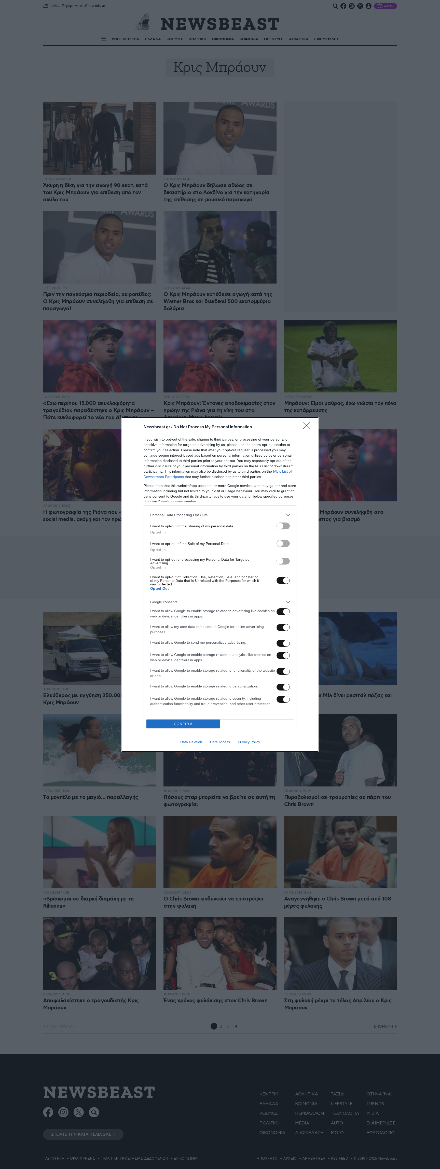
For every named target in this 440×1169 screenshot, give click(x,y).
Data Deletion (191, 742)
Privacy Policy (249, 742)
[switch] (283, 526)
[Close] (308, 427)
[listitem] (220, 514)
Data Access (220, 742)
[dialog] (220, 584)
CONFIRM (183, 724)
